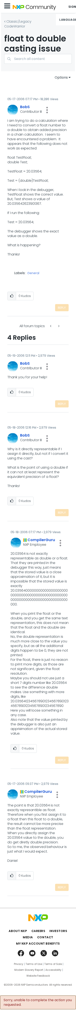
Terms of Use (34, 964)
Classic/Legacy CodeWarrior (17, 24)
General (33, 273)
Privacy (18, 964)
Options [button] (61, 77)
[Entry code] (58, 326)
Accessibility (53, 970)
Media (28, 937)
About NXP (18, 931)
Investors (58, 931)
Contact (45, 937)
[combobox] (38, 59)
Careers (38, 931)
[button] (47, 110)
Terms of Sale (53, 964)
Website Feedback (38, 976)
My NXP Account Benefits (38, 943)
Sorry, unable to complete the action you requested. (38, 1002)
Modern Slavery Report (28, 970)
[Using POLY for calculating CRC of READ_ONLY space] (51, 326)
